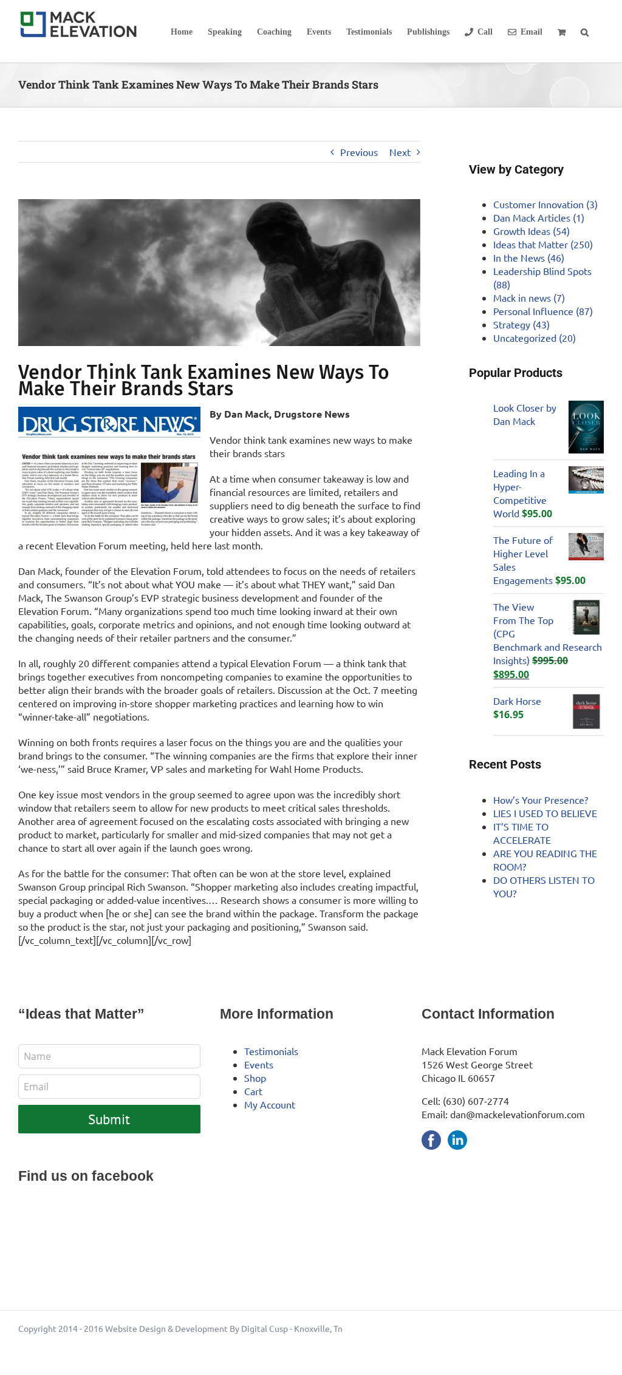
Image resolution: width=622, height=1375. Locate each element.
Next (400, 152)
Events (258, 1064)
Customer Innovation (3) (545, 204)
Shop (255, 1077)
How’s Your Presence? (540, 799)
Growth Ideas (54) (531, 231)
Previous (359, 152)
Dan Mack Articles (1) (538, 217)
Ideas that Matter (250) (543, 244)
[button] (585, 31)
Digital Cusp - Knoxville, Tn (292, 1328)
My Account (269, 1104)
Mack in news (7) (529, 297)
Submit (109, 1119)
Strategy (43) (521, 324)
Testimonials (271, 1051)
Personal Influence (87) (543, 311)
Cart (253, 1091)
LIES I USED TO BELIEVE (545, 813)
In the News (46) (528, 257)
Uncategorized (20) (534, 337)
